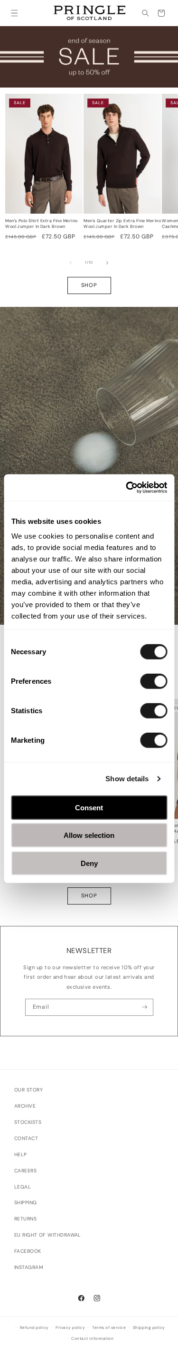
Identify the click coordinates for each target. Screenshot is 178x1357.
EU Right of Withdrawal (47, 1235)
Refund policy (34, 1327)
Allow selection (89, 835)
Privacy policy (70, 1327)
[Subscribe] (145, 1007)
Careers (25, 1171)
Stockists (27, 1122)
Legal (22, 1187)
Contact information (92, 1338)
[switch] (153, 680)
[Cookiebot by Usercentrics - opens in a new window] (126, 488)
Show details (127, 779)
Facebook (27, 1251)
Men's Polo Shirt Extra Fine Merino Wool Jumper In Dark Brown (41, 223)
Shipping (25, 1203)
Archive (25, 1106)
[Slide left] (70, 262)
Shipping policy (149, 1327)
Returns (25, 1219)
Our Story (28, 1090)
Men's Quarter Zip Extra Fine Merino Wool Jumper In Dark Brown (122, 223)
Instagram (28, 1267)
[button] (14, 13)
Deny (89, 863)
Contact (26, 1138)
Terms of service (109, 1327)
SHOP (89, 285)
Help (20, 1154)
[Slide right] (107, 262)
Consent (89, 807)
